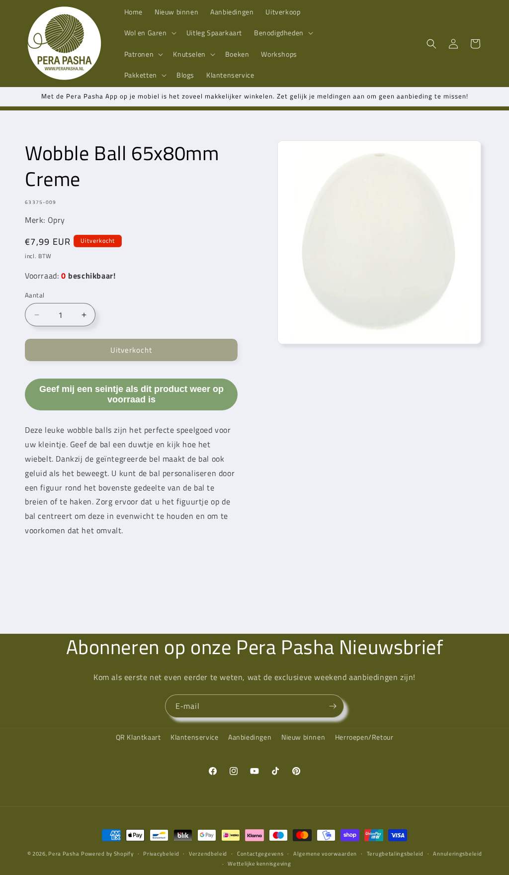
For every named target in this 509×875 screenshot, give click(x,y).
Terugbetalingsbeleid (395, 854)
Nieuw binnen (303, 737)
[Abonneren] (332, 706)
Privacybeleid (161, 854)
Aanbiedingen (249, 737)
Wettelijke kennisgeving (259, 864)
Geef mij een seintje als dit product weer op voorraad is (131, 394)
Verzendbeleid (208, 854)
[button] (149, 32)
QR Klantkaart (138, 737)
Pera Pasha (63, 854)
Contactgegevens (260, 854)
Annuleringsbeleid (457, 854)
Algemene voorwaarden (325, 854)
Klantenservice (194, 737)
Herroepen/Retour (364, 737)
